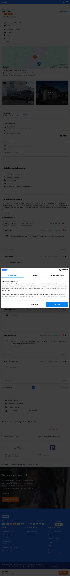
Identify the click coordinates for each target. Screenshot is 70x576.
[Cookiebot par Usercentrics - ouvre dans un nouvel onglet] (60, 270)
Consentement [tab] (12, 275)
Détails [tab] (35, 275)
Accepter (57, 304)
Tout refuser (34, 304)
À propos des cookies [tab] (57, 275)
